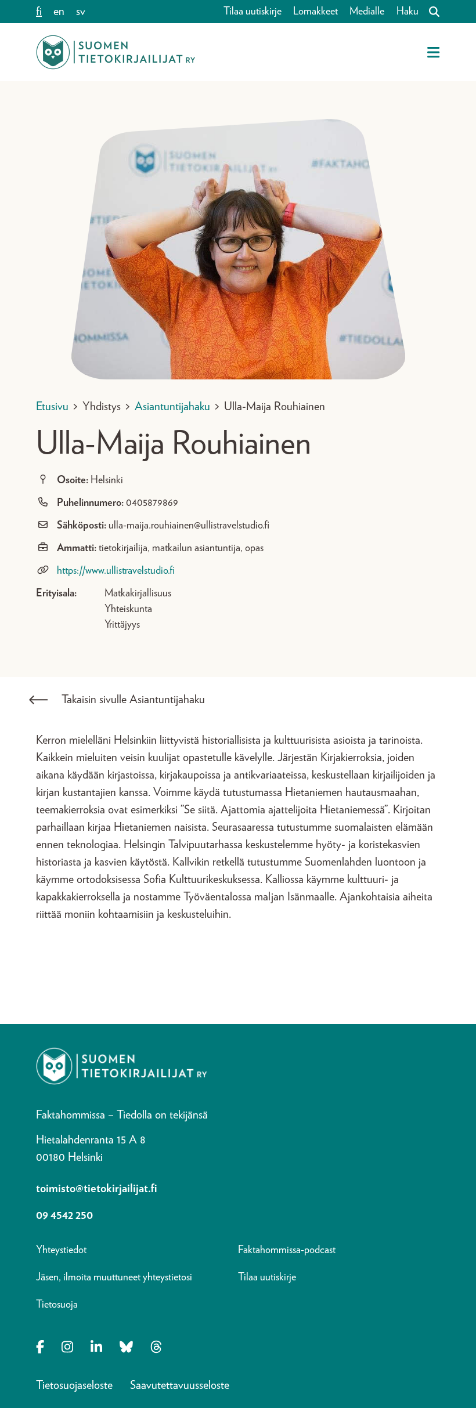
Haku (407, 11)
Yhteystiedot (61, 1250)
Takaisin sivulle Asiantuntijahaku (133, 699)
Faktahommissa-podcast (287, 1250)
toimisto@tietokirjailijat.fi (96, 1189)
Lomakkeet (315, 11)
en (58, 11)
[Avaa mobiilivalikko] (433, 52)
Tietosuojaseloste (74, 1385)
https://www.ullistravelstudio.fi (116, 571)
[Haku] (429, 11)
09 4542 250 (64, 1215)
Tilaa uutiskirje (252, 11)
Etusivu (52, 406)
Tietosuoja (57, 1305)
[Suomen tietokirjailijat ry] (115, 52)
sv (80, 11)
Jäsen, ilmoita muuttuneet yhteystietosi (114, 1277)
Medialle (366, 11)
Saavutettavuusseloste (179, 1385)
